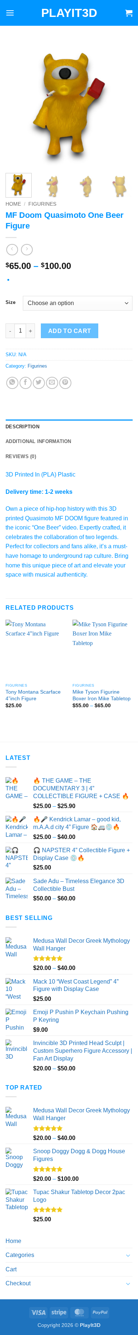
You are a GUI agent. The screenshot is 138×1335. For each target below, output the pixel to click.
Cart (11, 1269)
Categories (20, 1255)
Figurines (42, 204)
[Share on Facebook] (26, 383)
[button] (10, 13)
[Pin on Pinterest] (65, 383)
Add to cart (69, 331)
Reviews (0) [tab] (21, 456)
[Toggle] (128, 1255)
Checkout (18, 1283)
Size (10, 302)
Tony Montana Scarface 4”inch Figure (33, 695)
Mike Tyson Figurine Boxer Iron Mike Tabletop (101, 695)
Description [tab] (22, 426)
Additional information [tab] (38, 441)
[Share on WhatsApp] (12, 383)
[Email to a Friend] (52, 383)
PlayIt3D (69, 13)
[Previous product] (26, 249)
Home (13, 204)
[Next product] (12, 249)
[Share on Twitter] (39, 383)
